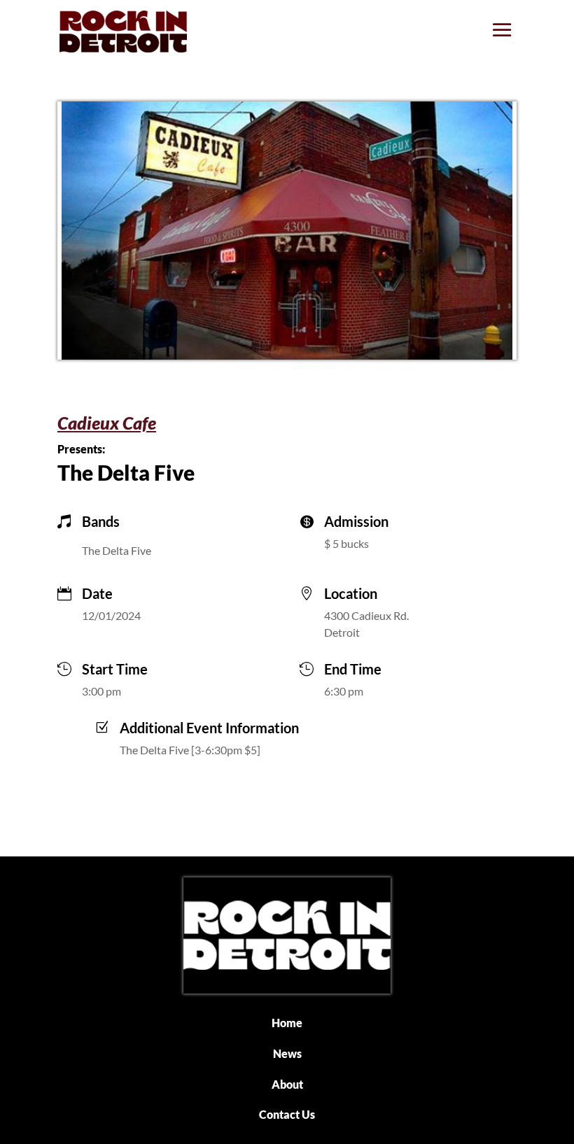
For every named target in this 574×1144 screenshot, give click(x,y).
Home (287, 1022)
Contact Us (287, 1114)
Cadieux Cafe (106, 422)
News (287, 1053)
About (287, 1084)
